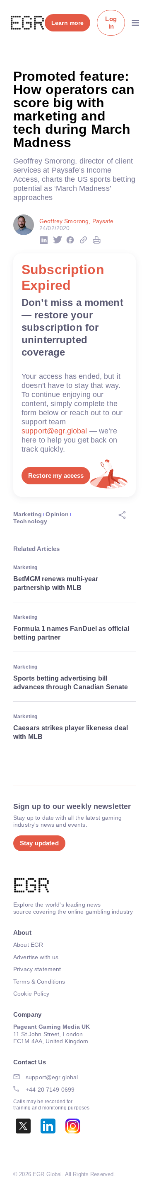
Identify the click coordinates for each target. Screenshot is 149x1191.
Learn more (67, 22)
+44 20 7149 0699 (50, 1089)
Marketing (27, 514)
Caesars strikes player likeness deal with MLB (70, 732)
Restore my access (56, 475)
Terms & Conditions (39, 981)
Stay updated (39, 843)
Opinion (57, 514)
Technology (30, 521)
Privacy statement (37, 969)
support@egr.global (54, 431)
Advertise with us (35, 957)
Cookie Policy (31, 993)
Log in (110, 22)
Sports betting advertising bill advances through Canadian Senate (70, 683)
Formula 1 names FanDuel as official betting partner (71, 633)
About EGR (28, 944)
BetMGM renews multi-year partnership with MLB (55, 583)
